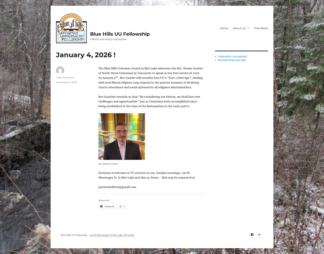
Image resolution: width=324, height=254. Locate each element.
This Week (261, 28)
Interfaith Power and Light (232, 60)
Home (224, 28)
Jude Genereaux (65, 77)
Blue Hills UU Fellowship (120, 34)
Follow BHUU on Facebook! (232, 56)
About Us (239, 28)
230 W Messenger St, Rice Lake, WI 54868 (112, 235)
